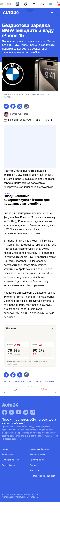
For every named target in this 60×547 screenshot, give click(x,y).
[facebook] (13, 106)
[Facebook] (4, 412)
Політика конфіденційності (42, 476)
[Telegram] (25, 412)
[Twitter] (11, 412)
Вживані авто (8, 465)
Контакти (34, 470)
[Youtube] (18, 412)
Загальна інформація (40, 449)
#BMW (7, 381)
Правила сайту (37, 460)
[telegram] (6, 106)
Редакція (34, 465)
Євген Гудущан (19, 114)
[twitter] (19, 106)
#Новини (18, 381)
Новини (5, 449)
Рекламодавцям (38, 454)
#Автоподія (34, 381)
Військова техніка (10, 460)
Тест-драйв (7, 454)
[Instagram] (32, 412)
